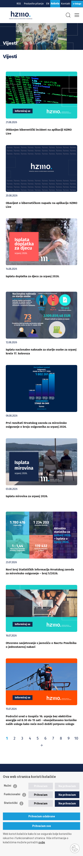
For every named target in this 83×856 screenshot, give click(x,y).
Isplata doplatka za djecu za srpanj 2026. (32, 276)
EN (47, 3)
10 (76, 738)
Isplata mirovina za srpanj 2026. (27, 496)
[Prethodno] (41, 745)
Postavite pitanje (34, 3)
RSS (19, 3)
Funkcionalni (12, 794)
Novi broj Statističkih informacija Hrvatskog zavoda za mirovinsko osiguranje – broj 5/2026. (40, 571)
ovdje (41, 842)
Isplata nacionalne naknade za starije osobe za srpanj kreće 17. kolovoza (41, 351)
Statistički (11, 802)
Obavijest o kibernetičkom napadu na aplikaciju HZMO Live (41, 205)
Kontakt (65, 3)
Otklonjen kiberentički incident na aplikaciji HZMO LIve (39, 131)
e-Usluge (77, 4)
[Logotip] (20, 15)
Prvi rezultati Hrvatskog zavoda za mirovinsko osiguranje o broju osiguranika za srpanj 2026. (36, 424)
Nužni (7, 785)
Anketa (55, 3)
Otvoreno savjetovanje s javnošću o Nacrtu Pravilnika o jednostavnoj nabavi (41, 645)
